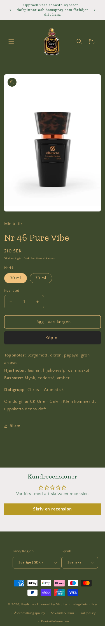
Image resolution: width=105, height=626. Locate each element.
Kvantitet (11, 291)
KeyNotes (28, 604)
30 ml (15, 278)
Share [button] (15, 426)
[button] (11, 41)
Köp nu (52, 337)
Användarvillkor (62, 613)
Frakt (27, 258)
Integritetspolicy (85, 604)
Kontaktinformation (55, 621)
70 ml (41, 278)
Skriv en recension (52, 509)
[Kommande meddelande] (94, 10)
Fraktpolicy (88, 613)
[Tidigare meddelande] (10, 10)
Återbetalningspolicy (29, 613)
